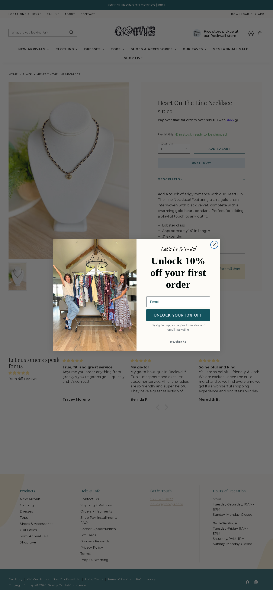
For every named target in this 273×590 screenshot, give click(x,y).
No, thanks (178, 341)
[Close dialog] (214, 244)
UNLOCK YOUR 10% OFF (178, 315)
